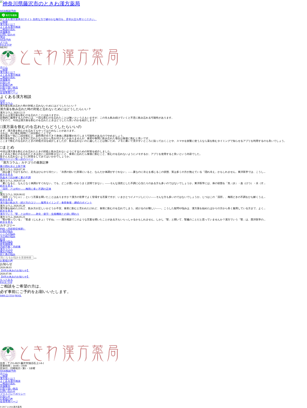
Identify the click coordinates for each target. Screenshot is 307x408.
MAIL (18, 295)
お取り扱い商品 (9, 87)
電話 (2, 37)
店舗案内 (5, 32)
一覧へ (16, 159)
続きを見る (6, 174)
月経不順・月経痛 (10, 246)
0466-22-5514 (7, 295)
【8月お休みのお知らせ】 (14, 276)
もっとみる (6, 279)
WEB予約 (5, 39)
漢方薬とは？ (7, 24)
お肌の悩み (6, 231)
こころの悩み (7, 234)
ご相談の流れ (7, 29)
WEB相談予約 (8, 11)
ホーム (4, 67)
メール (4, 42)
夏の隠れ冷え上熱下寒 (13, 166)
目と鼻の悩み (7, 254)
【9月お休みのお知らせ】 (14, 270)
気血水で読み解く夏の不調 (15, 177)
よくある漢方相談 (10, 27)
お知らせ (5, 82)
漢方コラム (6, 103)
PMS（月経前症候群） (13, 228)
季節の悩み (6, 241)
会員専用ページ (9, 92)
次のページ (26, 159)
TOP (2, 100)
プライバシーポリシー (13, 393)
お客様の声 (6, 85)
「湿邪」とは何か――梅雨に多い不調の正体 (25, 188)
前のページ (6, 159)
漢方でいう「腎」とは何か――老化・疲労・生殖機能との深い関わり (39, 214)
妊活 (2, 239)
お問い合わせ (7, 34)
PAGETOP (6, 44)
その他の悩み (7, 236)
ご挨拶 (4, 21)
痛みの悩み (6, 251)
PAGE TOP (6, 282)
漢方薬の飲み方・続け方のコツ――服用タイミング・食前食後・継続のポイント (46, 202)
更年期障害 (6, 244)
